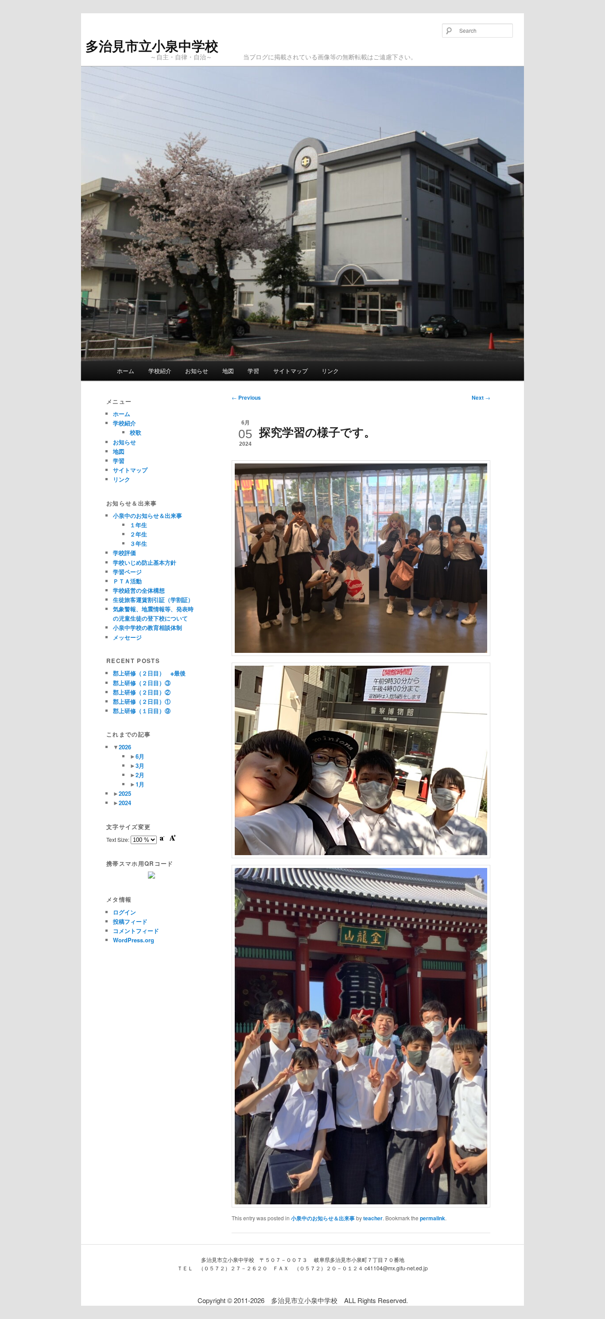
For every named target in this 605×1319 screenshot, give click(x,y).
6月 (140, 756)
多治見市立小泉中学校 (151, 45)
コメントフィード (136, 930)
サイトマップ (290, 370)
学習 (253, 370)
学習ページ (127, 571)
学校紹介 (159, 370)
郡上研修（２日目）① (142, 701)
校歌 (135, 432)
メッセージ (127, 637)
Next (481, 397)
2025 (125, 793)
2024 (125, 802)
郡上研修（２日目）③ (142, 683)
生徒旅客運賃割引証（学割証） (153, 599)
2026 (125, 747)
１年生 (138, 525)
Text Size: (118, 839)
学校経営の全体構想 (139, 590)
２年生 (138, 534)
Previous (246, 397)
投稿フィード (130, 921)
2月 (140, 775)
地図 (228, 370)
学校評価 (124, 552)
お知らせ (196, 370)
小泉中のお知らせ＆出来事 (323, 1218)
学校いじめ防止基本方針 (144, 562)
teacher (373, 1218)
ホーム (125, 370)
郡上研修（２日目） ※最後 (149, 673)
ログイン (124, 912)
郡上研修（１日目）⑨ (142, 710)
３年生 (138, 543)
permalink (432, 1218)
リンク (330, 370)
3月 (140, 765)
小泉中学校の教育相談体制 (147, 627)
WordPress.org (133, 940)
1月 (140, 784)
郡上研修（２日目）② (142, 692)
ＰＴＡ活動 (127, 581)
